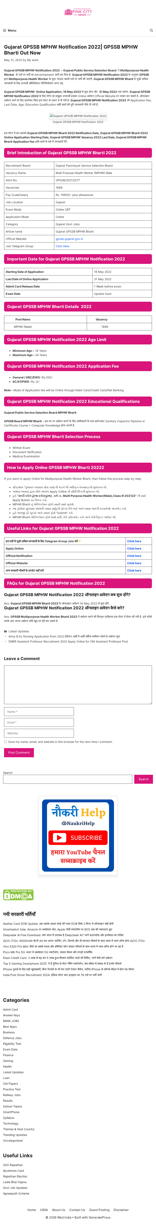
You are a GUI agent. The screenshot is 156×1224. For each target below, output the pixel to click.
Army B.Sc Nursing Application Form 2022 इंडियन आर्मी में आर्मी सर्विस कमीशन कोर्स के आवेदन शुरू (64, 636)
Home (31, 1210)
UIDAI (44, 1210)
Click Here (62, 246)
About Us (58, 1210)
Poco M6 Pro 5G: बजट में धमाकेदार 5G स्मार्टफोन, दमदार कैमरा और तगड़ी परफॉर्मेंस (47, 952)
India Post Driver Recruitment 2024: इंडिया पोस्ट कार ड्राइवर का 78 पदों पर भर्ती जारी (52, 975)
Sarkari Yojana (12, 1106)
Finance (8, 1055)
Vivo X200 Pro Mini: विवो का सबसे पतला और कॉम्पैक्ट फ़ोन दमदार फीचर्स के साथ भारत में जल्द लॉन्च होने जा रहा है (63, 946)
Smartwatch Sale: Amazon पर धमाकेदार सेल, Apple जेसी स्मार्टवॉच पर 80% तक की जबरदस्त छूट (57, 929)
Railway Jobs (12, 1095)
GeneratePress (99, 1217)
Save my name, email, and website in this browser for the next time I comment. (60, 741)
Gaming (8, 1060)
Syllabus (8, 1117)
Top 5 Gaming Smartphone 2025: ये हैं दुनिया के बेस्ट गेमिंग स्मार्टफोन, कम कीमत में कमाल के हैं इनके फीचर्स (62, 963)
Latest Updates (19, 631)
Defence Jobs (12, 1038)
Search (7, 772)
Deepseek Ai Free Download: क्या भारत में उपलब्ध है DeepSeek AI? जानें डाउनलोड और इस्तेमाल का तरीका (63, 935)
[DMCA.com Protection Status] (18, 899)
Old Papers (10, 1083)
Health (7, 1066)
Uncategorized (13, 1140)
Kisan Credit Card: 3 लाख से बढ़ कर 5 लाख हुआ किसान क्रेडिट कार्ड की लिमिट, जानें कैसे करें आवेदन (57, 958)
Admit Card (10, 1009)
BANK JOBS (11, 1021)
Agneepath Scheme (16, 1193)
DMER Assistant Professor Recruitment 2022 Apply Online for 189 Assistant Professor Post (68, 641)
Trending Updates (15, 1135)
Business (9, 1032)
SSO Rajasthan (13, 1165)
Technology (10, 1123)
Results (8, 1100)
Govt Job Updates (15, 1187)
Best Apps (10, 1026)
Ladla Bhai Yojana (14, 1182)
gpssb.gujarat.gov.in (69, 238)
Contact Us (77, 1210)
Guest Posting (99, 1210)
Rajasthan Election (15, 1176)
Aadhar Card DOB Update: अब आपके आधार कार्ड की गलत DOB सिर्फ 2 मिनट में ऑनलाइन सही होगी (58, 923)
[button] (151, 30)
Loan (6, 1078)
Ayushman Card (13, 1170)
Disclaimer (121, 1210)
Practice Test (12, 1089)
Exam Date (10, 1049)
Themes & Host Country (19, 1129)
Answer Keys (11, 1015)
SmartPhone (11, 1112)
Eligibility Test (12, 1043)
